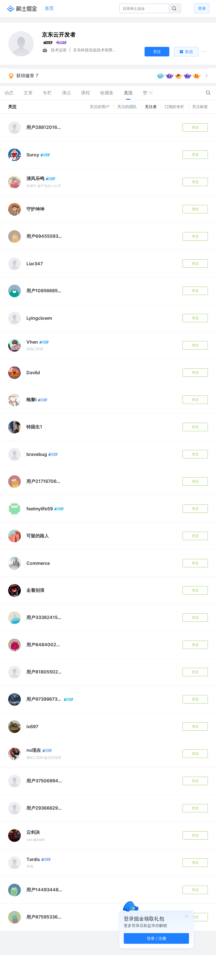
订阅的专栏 (175, 106)
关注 (195, 127)
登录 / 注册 (156, 938)
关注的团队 (127, 106)
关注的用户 (100, 106)
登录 (202, 8)
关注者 (151, 106)
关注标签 (200, 106)
